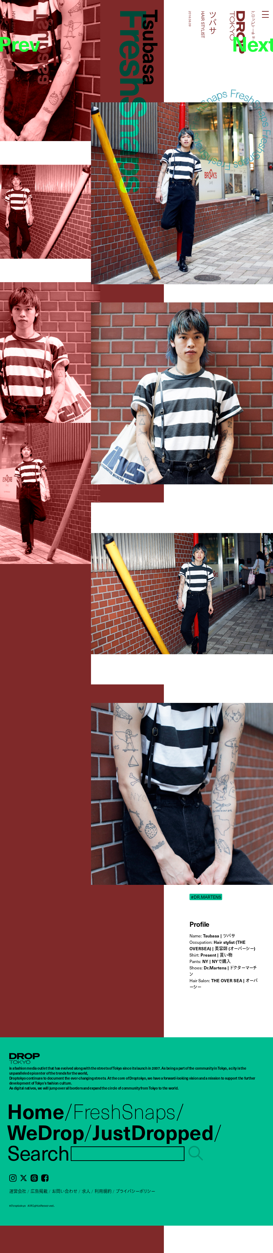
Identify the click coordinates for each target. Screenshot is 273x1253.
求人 (86, 1191)
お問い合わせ (64, 1191)
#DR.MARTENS (206, 897)
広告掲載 (39, 1191)
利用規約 (103, 1191)
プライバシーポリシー (135, 1191)
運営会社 (17, 1191)
